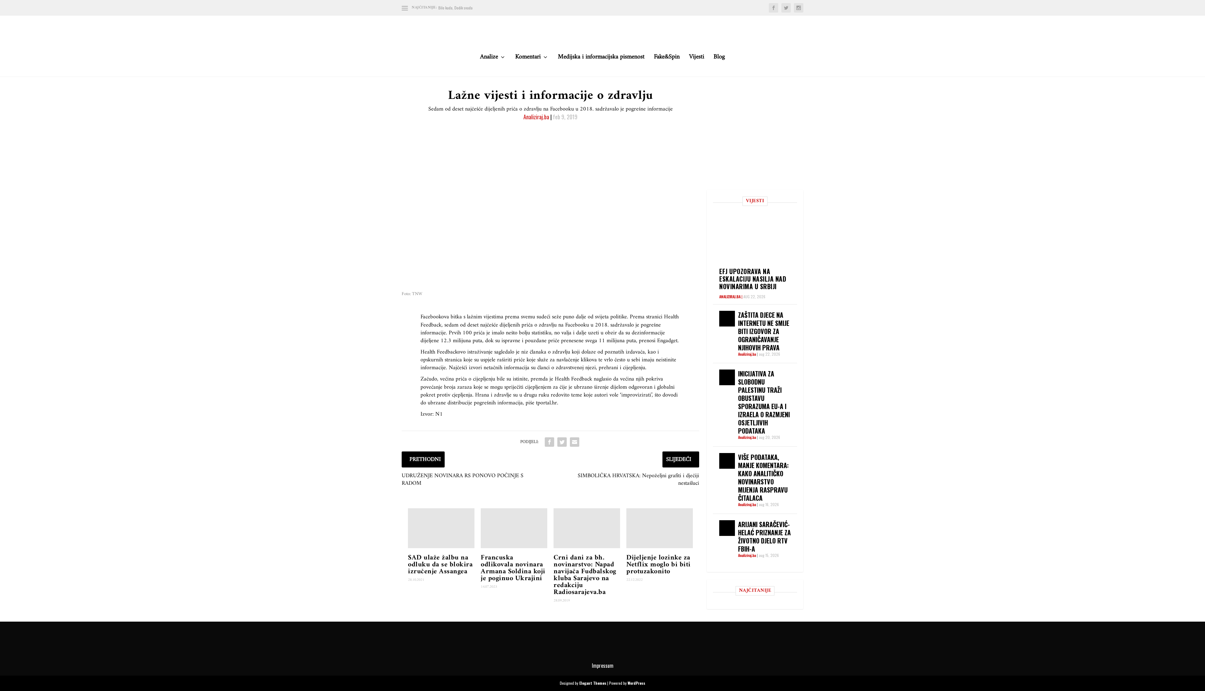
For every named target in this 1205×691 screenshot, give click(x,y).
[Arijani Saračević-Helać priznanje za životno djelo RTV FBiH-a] (727, 528)
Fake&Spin (667, 58)
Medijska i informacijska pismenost (601, 58)
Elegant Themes (592, 683)
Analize (489, 58)
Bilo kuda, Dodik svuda (455, 7)
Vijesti (696, 58)
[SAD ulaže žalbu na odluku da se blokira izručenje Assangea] (441, 528)
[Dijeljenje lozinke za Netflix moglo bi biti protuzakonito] (659, 528)
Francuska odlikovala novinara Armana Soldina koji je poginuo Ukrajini (513, 568)
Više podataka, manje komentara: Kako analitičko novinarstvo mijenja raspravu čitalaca (763, 477)
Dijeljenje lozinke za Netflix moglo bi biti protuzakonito (658, 565)
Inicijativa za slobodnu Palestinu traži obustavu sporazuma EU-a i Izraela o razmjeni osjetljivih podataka (764, 402)
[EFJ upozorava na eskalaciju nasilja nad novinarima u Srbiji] (758, 238)
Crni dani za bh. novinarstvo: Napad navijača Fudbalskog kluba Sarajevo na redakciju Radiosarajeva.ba (585, 575)
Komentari (528, 58)
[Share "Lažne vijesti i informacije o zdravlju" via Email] (574, 442)
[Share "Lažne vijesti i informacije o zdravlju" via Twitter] (562, 442)
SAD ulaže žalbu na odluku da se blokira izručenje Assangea (440, 565)
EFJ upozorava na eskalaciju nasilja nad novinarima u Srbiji (752, 279)
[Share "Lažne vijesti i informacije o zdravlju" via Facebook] (549, 442)
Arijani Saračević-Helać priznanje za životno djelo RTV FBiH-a (764, 536)
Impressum (602, 665)
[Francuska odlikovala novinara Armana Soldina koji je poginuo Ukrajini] (514, 528)
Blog (719, 58)
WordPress (636, 683)
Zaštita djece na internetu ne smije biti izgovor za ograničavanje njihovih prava (763, 331)
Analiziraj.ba (536, 117)
